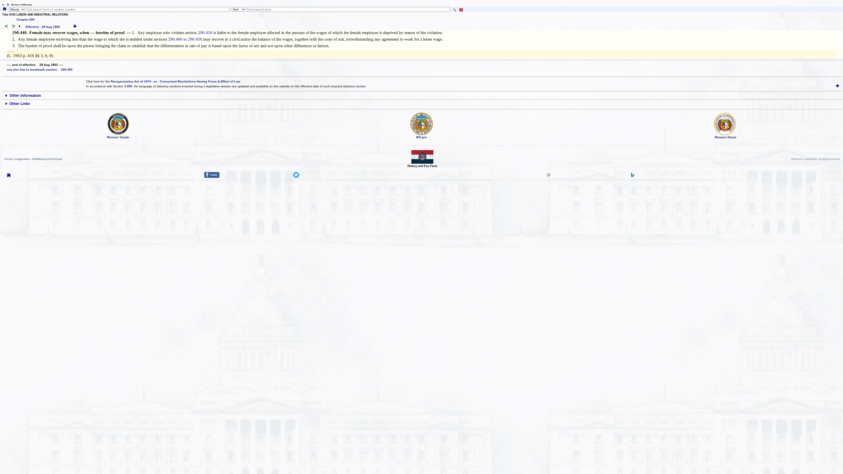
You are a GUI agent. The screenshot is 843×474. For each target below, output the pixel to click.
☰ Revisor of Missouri (18, 5)
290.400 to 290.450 (185, 39)
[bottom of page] (75, 27)
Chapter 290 (25, 19)
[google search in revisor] (548, 175)
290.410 (205, 32)
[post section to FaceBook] (212, 177)
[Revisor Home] (9, 176)
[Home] (5, 9)
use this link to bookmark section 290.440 (39, 69)
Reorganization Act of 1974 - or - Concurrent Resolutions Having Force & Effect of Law (175, 81)
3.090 (128, 86)
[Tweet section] (296, 177)
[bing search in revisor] (632, 176)
